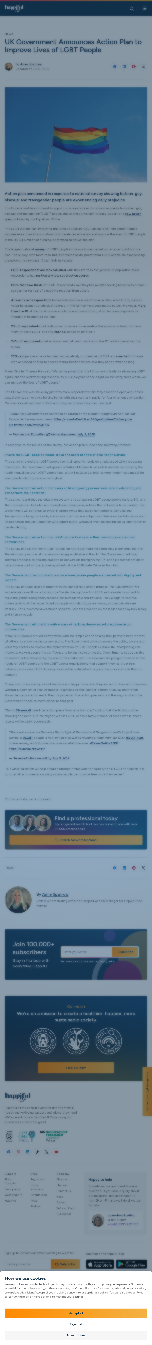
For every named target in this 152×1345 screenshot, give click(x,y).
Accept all (76, 1313)
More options (76, 1335)
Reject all (76, 1324)
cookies (19, 1284)
